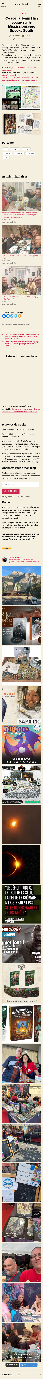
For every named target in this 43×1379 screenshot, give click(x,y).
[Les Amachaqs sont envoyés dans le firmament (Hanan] (21, 705)
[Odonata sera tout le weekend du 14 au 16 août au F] (21, 744)
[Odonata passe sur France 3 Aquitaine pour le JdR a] (21, 1342)
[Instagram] (15, 316)
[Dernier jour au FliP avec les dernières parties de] (21, 1103)
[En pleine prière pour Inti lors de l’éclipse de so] (21, 824)
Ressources (25, 324)
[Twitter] (12, 316)
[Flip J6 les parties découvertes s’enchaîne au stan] (21, 1302)
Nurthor (17, 36)
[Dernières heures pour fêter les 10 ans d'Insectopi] (21, 983)
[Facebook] (4, 316)
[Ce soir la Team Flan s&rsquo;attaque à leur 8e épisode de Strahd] (21, 239)
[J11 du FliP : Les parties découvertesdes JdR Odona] (21, 1143)
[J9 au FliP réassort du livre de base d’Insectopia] (21, 1222)
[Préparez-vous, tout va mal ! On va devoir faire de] (21, 904)
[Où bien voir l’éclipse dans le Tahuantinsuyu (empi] (21, 864)
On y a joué (16, 324)
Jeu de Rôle (21, 13)
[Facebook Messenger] (8, 316)
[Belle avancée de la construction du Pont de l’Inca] (21, 585)
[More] (19, 316)
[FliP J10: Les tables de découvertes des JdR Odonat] (21, 1182)
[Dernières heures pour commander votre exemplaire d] (21, 944)
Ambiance (8, 324)
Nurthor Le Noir (21, 4)
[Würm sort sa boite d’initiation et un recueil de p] (21, 625)
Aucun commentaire (23, 39)
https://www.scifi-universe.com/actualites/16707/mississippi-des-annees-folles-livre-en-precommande (20, 77)
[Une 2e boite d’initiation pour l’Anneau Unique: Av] (21, 665)
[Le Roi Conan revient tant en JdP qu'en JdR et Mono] (21, 784)
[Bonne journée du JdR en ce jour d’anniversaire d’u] (21, 1023)
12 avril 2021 (29, 36)
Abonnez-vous (10, 491)
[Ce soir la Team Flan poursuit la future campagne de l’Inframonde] (21, 280)
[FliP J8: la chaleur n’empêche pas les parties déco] (21, 1262)
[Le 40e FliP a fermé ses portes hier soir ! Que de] (21, 1063)
